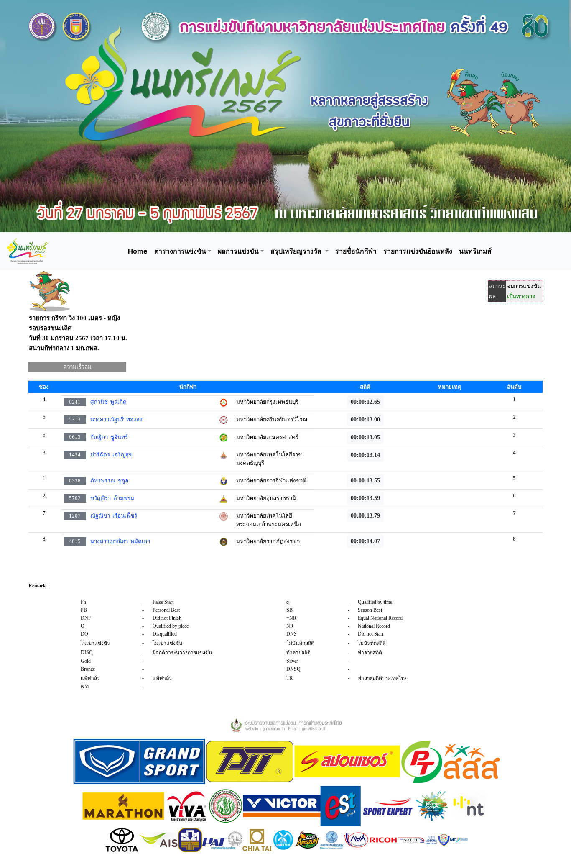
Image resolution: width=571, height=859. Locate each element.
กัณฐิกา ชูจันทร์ (109, 437)
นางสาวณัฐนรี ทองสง (116, 419)
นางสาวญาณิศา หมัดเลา (120, 541)
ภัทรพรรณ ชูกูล (109, 480)
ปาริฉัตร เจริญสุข (111, 454)
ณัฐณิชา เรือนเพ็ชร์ (113, 516)
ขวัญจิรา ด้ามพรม (112, 498)
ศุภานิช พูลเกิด (108, 402)
